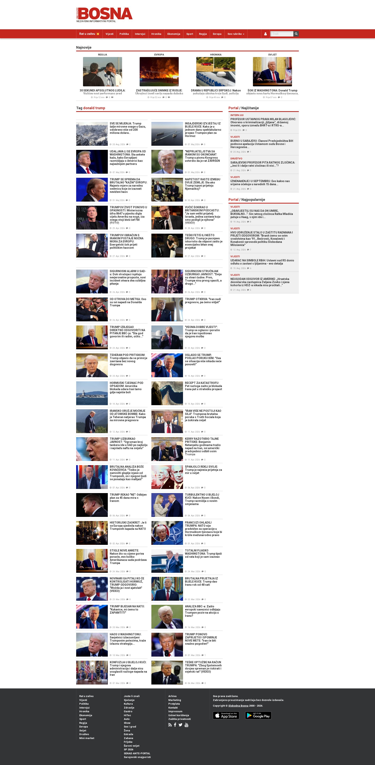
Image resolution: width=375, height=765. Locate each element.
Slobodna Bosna (238, 705)
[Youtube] (186, 725)
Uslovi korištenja (178, 715)
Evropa (217, 33)
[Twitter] (180, 725)
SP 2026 (128, 749)
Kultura (128, 703)
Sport (189, 33)
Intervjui (140, 33)
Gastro (128, 711)
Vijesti (109, 33)
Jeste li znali (132, 696)
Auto (126, 719)
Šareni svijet (131, 745)
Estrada (128, 734)
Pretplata (174, 703)
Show (127, 722)
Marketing (174, 700)
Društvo (84, 734)
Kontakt (173, 707)
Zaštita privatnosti (179, 719)
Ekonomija (173, 33)
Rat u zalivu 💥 (89, 34)
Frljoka (128, 741)
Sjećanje (129, 700)
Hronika (156, 33)
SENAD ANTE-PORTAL (137, 753)
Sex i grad (130, 726)
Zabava (128, 738)
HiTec (127, 715)
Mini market (86, 738)
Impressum (175, 711)
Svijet (82, 730)
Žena (127, 730)
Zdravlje (129, 707)
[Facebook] (175, 725)
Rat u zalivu (86, 696)
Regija (203, 33)
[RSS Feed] (170, 725)
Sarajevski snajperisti (137, 757)
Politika (124, 33)
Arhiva (172, 696)
